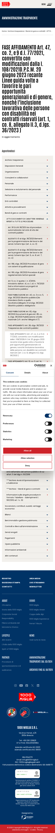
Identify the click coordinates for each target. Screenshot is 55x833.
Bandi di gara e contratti (35, 31)
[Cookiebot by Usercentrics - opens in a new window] (35, 365)
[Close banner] (51, 365)
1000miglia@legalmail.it (29, 762)
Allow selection (27, 458)
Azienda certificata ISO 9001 (27, 747)
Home (4, 31)
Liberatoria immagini (20, 830)
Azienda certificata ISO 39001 (28, 749)
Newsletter (35, 586)
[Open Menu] (50, 4)
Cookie (33, 830)
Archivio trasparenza (16, 31)
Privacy (40, 830)
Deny (27, 465)
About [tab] (45, 373)
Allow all (27, 451)
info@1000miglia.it (30, 759)
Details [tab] (27, 373)
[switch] (48, 424)
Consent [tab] (10, 373)
